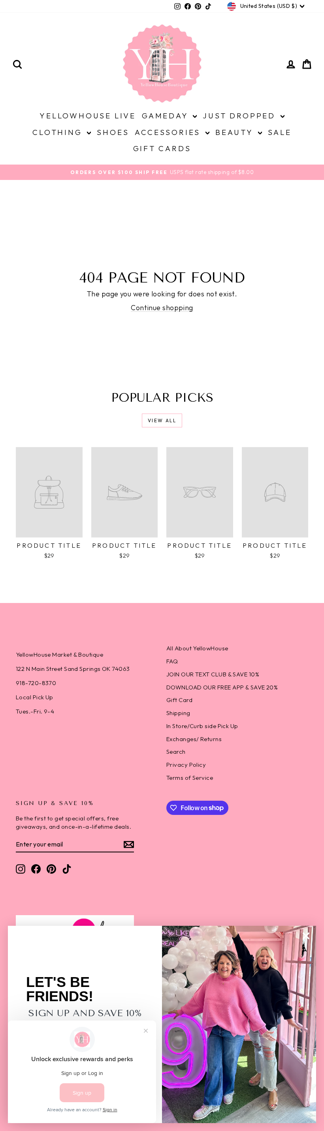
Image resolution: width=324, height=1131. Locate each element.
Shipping (178, 713)
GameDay (166, 115)
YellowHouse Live (88, 115)
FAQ (172, 661)
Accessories (169, 132)
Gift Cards (162, 148)
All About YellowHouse (197, 648)
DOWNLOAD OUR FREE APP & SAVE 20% (222, 687)
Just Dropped (240, 115)
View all (162, 420)
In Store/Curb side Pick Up (202, 726)
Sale (280, 132)
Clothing (58, 132)
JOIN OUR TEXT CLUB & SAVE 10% (212, 674)
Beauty (235, 132)
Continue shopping (162, 307)
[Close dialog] (306, 936)
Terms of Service (189, 777)
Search (176, 751)
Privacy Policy (186, 764)
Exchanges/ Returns (194, 739)
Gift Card (179, 700)
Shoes (113, 132)
